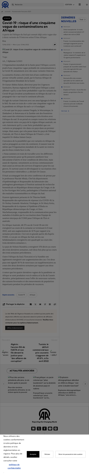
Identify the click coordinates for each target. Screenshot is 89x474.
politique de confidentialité (14, 466)
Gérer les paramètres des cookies (70, 454)
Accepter (33, 454)
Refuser (47, 454)
